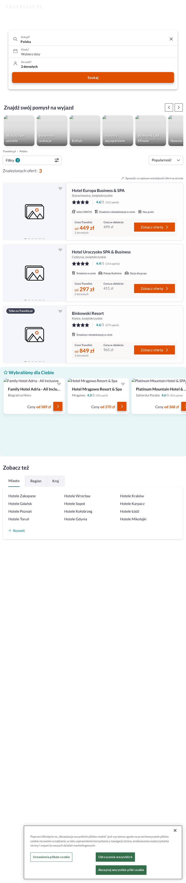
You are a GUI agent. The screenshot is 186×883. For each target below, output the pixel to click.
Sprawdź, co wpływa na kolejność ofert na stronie (154, 178)
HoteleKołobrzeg (78, 511)
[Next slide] (60, 211)
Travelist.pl (9, 151)
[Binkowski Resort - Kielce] (34, 334)
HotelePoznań (20, 511)
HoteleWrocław (77, 496)
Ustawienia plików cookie (51, 857)
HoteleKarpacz (132, 504)
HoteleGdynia (75, 519)
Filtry (12, 160)
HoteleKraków (132, 496)
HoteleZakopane (22, 496)
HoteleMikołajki (133, 519)
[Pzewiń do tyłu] (179, 107)
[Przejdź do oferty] (57, 406)
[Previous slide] (8, 211)
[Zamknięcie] (175, 830)
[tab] (25, 238)
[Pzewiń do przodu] (169, 107)
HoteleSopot (74, 504)
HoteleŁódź (129, 511)
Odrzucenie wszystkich (115, 857)
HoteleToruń (18, 519)
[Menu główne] (178, 7)
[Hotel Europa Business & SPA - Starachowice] (34, 211)
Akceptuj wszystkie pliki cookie (121, 870)
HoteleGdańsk (20, 504)
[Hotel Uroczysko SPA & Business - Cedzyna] (34, 273)
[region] (34, 211)
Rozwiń (19, 530)
